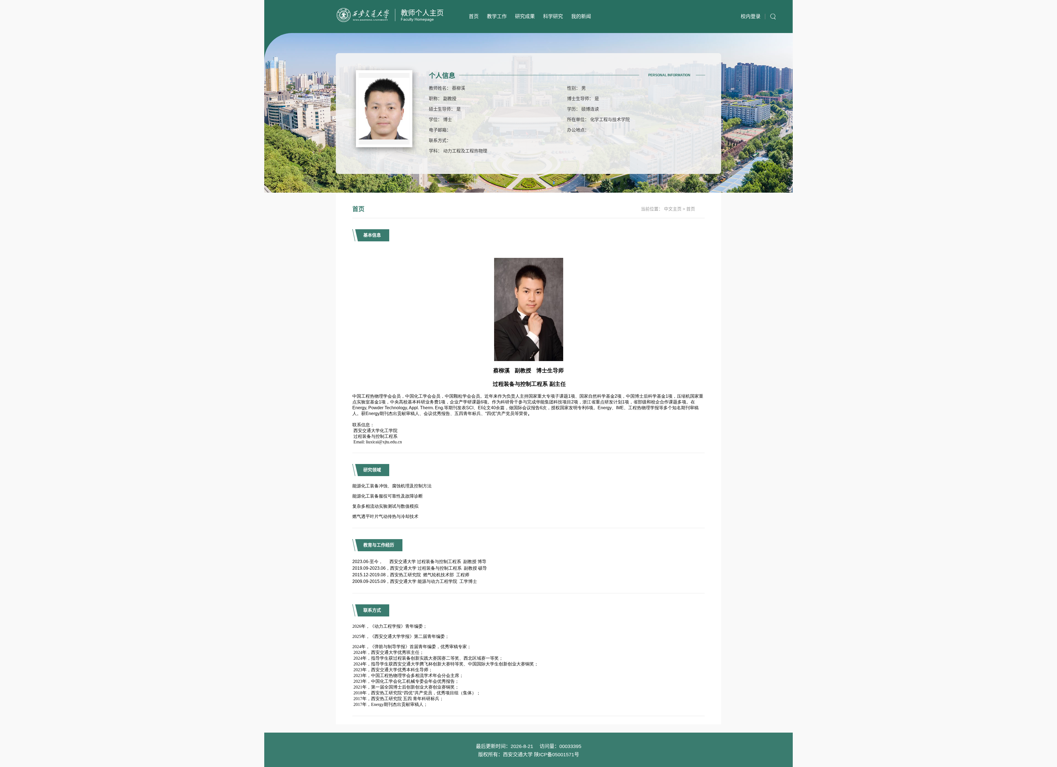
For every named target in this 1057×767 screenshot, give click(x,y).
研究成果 (525, 16)
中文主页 (673, 209)
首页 (474, 16)
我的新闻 (581, 16)
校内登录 (751, 16)
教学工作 (497, 16)
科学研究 (553, 16)
